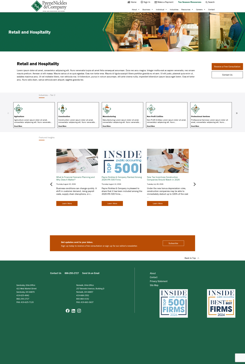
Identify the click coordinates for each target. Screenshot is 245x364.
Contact (211, 9)
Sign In (147, 2)
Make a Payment (165, 2)
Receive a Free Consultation (227, 66)
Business (146, 9)
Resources (185, 9)
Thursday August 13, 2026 (111, 184)
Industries (174, 9)
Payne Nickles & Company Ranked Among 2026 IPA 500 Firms (122, 178)
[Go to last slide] (51, 184)
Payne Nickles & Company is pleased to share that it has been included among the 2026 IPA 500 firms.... (122, 191)
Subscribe (173, 243)
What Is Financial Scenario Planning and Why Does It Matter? (75, 178)
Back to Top (191, 258)
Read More (18, 126)
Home (133, 2)
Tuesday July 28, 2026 (155, 184)
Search (211, 2)
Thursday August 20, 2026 (66, 184)
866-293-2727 (72, 273)
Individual (160, 9)
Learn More (67, 203)
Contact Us (227, 74)
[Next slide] (194, 184)
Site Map (154, 285)
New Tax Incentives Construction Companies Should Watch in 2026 (163, 178)
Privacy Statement (158, 281)
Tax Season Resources (189, 2)
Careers (199, 9)
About (134, 9)
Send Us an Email (90, 273)
